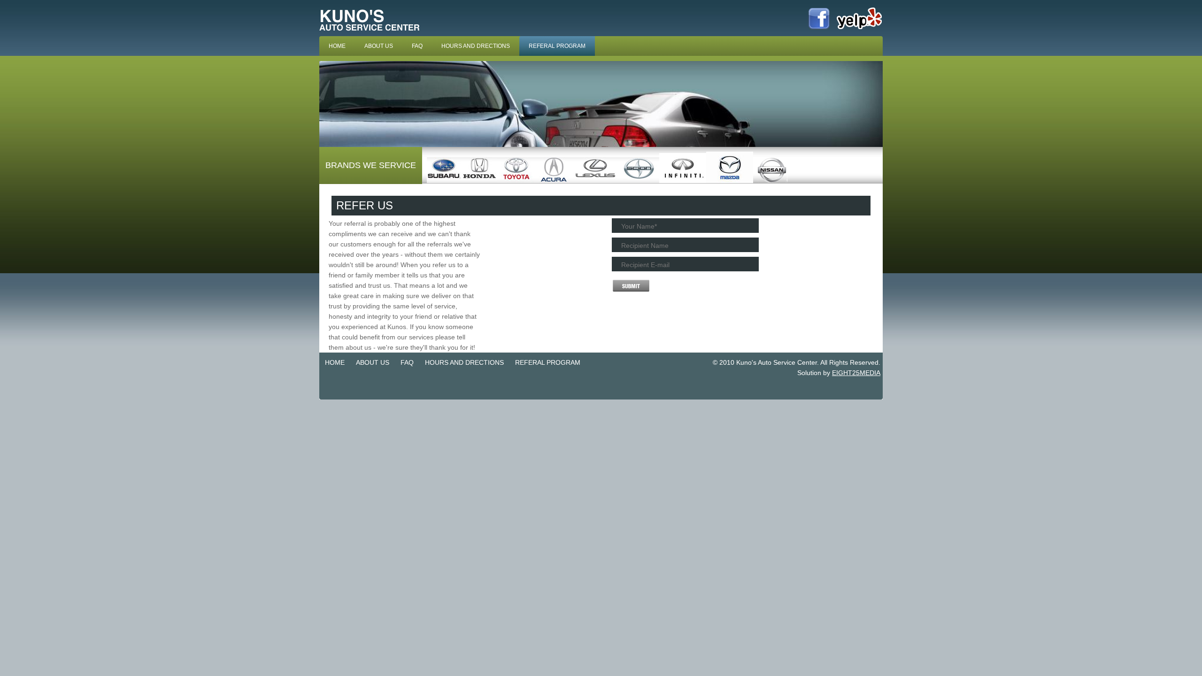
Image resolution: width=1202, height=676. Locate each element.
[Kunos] (373, 34)
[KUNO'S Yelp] (859, 28)
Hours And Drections (475, 46)
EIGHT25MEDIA (856, 372)
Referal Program (557, 46)
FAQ (417, 46)
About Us (378, 46)
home (337, 46)
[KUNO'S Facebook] (819, 28)
